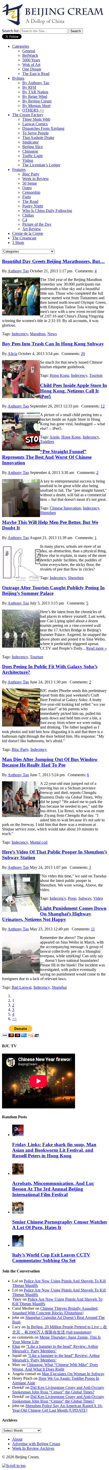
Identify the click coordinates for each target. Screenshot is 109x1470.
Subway (84, 898)
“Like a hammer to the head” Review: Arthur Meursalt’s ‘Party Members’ (55, 1348)
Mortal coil (38, 842)
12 (103, 406)
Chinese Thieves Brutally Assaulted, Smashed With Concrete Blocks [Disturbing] (55, 1310)
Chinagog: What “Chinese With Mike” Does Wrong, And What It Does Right (55, 1366)
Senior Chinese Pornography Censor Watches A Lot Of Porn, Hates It (59, 1224)
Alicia (12, 353)
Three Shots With (36, 119)
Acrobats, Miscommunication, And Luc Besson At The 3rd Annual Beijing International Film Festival (53, 1189)
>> (14, 1019)
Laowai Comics (35, 124)
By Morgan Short (36, 105)
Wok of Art (31, 64)
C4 (24, 220)
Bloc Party (30, 174)
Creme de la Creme (27, 233)
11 (93, 929)
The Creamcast (24, 238)
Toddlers (47, 441)
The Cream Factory (27, 115)
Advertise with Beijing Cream (36, 1444)
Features (19, 169)
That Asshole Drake (38, 137)
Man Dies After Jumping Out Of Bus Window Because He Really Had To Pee (50, 762)
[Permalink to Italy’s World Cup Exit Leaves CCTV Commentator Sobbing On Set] (18, 1245)
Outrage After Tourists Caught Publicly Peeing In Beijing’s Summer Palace (53, 590)
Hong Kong (59, 375)
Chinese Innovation (65, 508)
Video (98, 898)
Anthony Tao (18, 271)
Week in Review (35, 178)
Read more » (96, 648)
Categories (20, 46)
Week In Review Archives (33, 1448)
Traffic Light (32, 156)
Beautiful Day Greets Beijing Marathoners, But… (53, 261)
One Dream (31, 69)
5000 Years (31, 60)
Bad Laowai (21, 987)
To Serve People (35, 133)
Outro (27, 188)
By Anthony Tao (35, 83)
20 (83, 353)
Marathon (37, 334)
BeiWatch (30, 55)
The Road (30, 201)
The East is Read (35, 74)
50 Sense (29, 183)
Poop (72, 898)
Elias (16, 1346)
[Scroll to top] (14, 1465)
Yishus (27, 160)
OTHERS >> (33, 110)
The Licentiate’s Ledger (41, 165)
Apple (54, 437)
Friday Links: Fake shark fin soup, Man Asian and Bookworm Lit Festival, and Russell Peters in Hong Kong (54, 1150)
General (28, 51)
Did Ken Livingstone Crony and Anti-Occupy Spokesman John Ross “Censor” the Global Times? (58, 1389)
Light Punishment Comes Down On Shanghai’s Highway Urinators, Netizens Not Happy (54, 914)
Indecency (20, 334)
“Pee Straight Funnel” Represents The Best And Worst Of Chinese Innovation (47, 457)
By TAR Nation (35, 92)
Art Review (31, 229)
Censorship (31, 192)
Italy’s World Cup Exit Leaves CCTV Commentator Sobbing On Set (51, 1257)
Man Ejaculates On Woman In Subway (73, 1374)
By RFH (29, 87)
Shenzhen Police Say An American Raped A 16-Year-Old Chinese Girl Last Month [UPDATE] (57, 1408)
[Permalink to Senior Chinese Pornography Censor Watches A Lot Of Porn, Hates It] (18, 1212)
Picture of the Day (36, 224)
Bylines (18, 78)
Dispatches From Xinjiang (43, 128)
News (52, 334)
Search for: (11, 31)
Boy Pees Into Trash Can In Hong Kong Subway (53, 343)
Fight (26, 197)
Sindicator (30, 142)
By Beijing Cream (36, 101)
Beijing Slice (32, 147)
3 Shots (18, 242)
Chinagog (30, 151)
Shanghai (59, 987)
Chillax (28, 215)
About (17, 1439)
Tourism (95, 375)
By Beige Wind (34, 96)
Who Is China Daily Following (47, 210)
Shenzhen (48, 512)
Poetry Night (32, 206)
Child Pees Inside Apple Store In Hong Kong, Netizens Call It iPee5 (73, 391)
